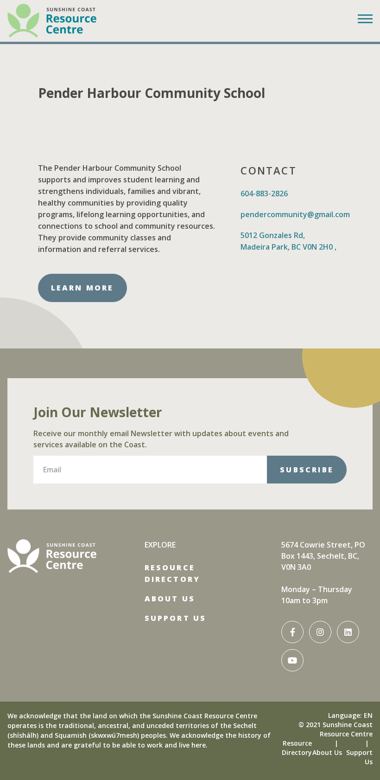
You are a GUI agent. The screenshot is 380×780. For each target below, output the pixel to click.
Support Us (176, 618)
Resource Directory (173, 573)
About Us (170, 598)
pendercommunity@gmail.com (295, 214)
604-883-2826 (264, 193)
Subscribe (307, 469)
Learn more (82, 288)
